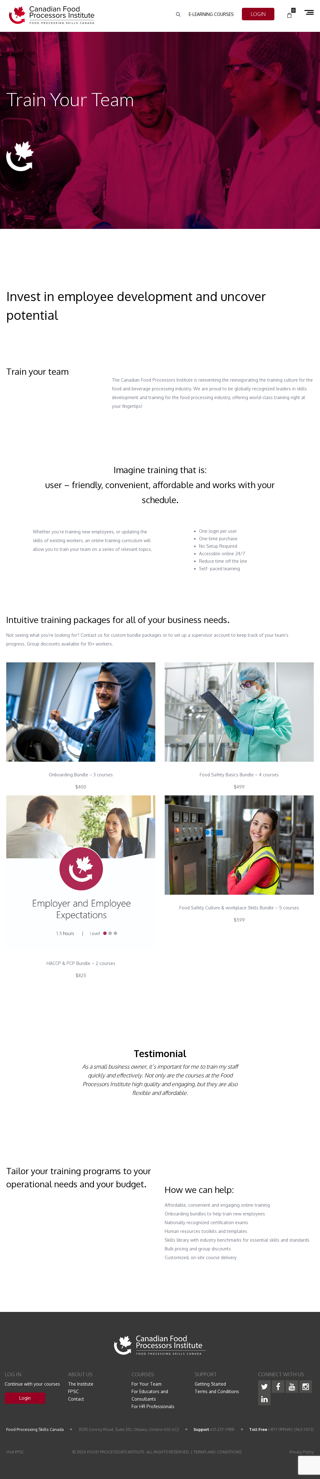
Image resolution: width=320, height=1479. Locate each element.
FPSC (73, 1391)
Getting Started (210, 1384)
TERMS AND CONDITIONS (217, 1451)
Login (25, 1398)
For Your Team (147, 1384)
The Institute (80, 1384)
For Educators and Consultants (150, 1395)
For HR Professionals (153, 1406)
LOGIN (258, 14)
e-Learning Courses (211, 14)
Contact (76, 1399)
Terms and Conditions (217, 1391)
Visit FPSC (15, 1451)
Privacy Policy (301, 1451)
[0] (289, 15)
